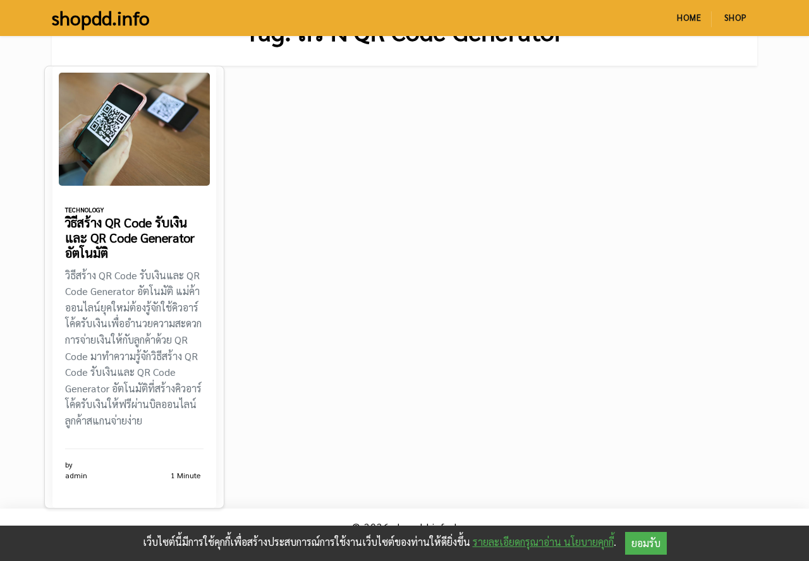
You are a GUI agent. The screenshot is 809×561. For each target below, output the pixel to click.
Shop (735, 17)
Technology (84, 209)
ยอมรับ (645, 543)
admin (76, 475)
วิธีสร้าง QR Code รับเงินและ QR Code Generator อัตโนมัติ (130, 237)
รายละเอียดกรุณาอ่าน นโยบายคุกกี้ (543, 541)
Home (689, 17)
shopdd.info (101, 17)
